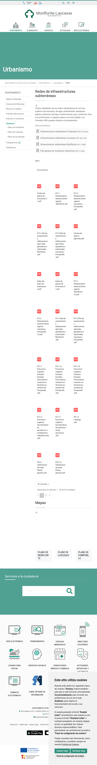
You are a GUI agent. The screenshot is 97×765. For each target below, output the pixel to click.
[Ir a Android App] (35, 733)
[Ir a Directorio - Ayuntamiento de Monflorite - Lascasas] (63, 3)
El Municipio (32, 30)
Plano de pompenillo (16, 137)
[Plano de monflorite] (43, 533)
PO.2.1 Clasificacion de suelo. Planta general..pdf (42, 467)
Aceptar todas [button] (62, 751)
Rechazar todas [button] (78, 751)
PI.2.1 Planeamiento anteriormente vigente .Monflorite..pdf (61, 198)
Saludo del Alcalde (13, 99)
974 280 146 (48, 714)
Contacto (14, 725)
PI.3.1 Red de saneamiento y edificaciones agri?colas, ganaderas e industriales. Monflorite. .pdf (42, 244)
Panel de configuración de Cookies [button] (70, 756)
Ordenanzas (11, 148)
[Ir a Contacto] (68, 3)
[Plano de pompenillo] (84, 533)
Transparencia (12, 143)
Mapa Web (24, 725)
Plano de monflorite (16, 127)
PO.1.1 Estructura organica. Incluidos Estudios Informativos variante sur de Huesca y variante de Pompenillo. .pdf (42, 379)
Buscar (70, 591)
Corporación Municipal (15, 104)
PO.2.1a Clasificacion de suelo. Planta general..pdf (60, 467)
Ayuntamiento (16, 30)
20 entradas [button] (42, 484)
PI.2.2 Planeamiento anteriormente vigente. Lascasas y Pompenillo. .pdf (79, 201)
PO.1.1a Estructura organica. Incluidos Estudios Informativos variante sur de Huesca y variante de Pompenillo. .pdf (60, 379)
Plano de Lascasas (15, 132)
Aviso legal (34, 725)
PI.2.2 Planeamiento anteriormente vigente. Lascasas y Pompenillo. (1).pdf (43, 326)
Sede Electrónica (81, 30)
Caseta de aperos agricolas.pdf (79, 236)
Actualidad (65, 30)
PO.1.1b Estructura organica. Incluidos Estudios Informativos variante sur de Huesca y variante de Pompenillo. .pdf (79, 379)
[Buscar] (73, 3)
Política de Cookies (70, 744)
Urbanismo (58, 83)
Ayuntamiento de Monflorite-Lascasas (20, 83)
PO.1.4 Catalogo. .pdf (77, 419)
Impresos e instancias (15, 119)
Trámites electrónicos (15, 114)
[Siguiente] (50, 495)
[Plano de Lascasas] (63, 533)
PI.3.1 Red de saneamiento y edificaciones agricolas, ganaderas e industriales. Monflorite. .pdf (60, 329)
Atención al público (14, 109)
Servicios (48, 30)
